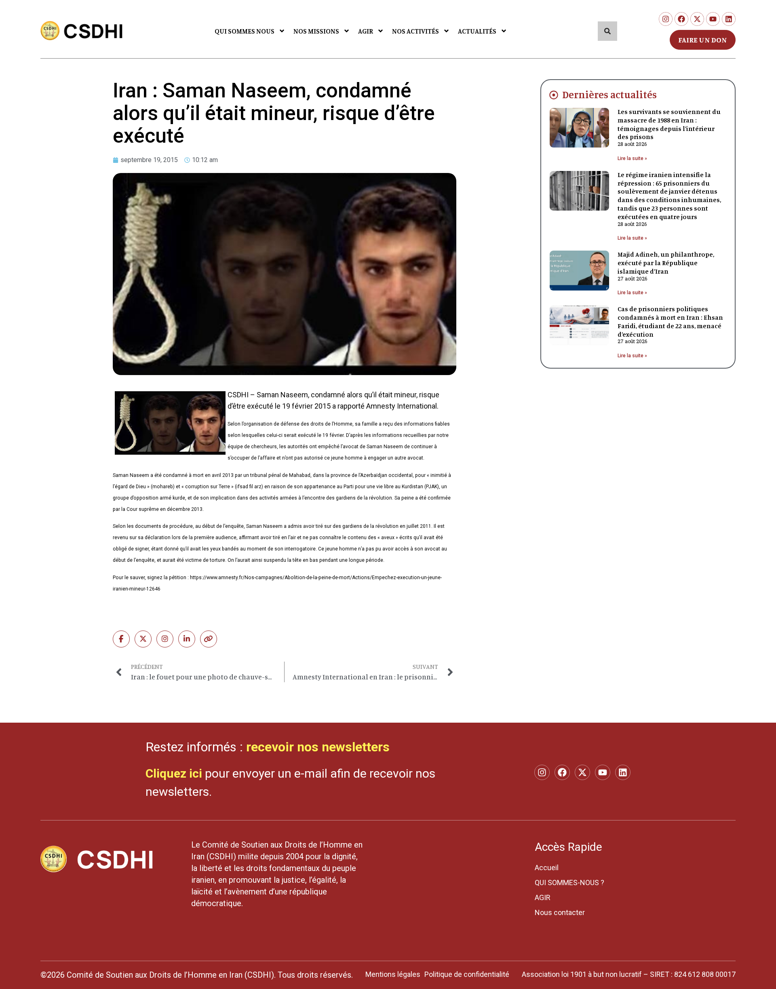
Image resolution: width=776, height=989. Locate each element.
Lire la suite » (632, 158)
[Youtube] (713, 19)
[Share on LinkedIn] (186, 639)
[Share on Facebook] (121, 639)
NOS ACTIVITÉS (415, 31)
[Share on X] (143, 639)
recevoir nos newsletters (318, 747)
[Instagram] (666, 19)
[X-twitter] (697, 19)
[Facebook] (681, 19)
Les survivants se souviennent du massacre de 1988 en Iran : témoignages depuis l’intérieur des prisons (669, 124)
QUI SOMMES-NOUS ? (569, 882)
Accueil (547, 867)
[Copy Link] (208, 639)
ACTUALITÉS (477, 31)
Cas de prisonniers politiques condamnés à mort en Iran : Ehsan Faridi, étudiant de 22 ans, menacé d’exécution (670, 321)
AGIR (365, 31)
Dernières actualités (609, 94)
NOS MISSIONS (316, 31)
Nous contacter (560, 912)
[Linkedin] (729, 19)
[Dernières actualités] (553, 95)
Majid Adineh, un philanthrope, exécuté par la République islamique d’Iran (666, 262)
